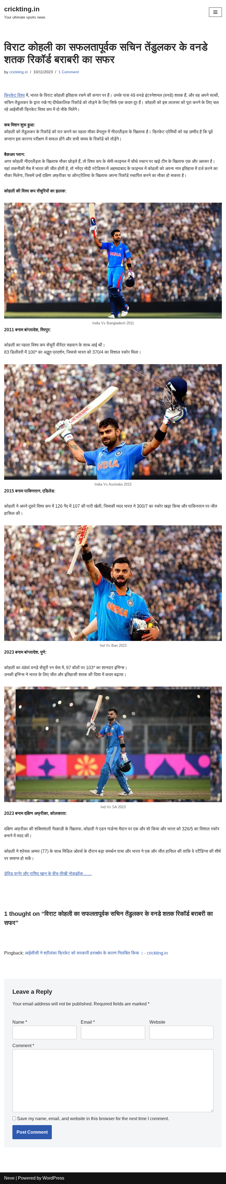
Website (157, 1022)
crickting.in (18, 72)
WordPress (53, 1178)
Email (88, 1022)
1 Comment (68, 72)
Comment (23, 1045)
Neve (9, 1178)
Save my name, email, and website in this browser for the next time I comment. (93, 1118)
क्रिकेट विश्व (14, 95)
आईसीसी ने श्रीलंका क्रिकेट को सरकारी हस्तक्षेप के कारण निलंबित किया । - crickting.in (96, 953)
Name (19, 1022)
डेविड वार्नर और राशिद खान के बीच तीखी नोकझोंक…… (48, 873)
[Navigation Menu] (215, 12)
